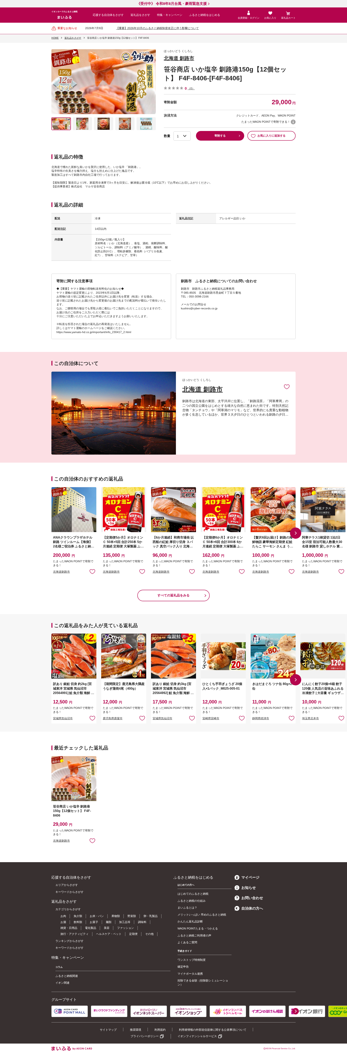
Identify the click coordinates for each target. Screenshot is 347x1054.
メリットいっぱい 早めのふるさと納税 (202, 914)
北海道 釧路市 (179, 58)
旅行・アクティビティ (74, 933)
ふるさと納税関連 (66, 975)
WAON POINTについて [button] (293, 122)
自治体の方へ (252, 908)
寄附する (220, 135)
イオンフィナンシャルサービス (197, 1036)
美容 (106, 927)
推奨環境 (135, 1029)
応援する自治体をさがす (108, 14)
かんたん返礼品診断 (190, 921)
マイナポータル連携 (190, 973)
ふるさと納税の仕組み (192, 900)
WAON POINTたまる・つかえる (198, 928)
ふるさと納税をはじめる (204, 14)
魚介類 (78, 916)
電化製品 (90, 927)
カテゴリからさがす (68, 909)
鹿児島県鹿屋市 (112, 718)
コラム (59, 967)
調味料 (142, 922)
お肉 (63, 916)
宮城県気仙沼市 (63, 718)
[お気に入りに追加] (287, 386)
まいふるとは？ (187, 907)
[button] (295, 533)
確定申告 (183, 966)
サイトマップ (108, 1029)
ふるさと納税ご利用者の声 (194, 935)
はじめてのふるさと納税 (193, 893)
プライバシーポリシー (145, 1036)
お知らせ (248, 888)
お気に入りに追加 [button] (92, 571)
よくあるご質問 (187, 942)
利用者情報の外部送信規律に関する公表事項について (212, 1029)
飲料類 (78, 922)
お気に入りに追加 (287, 386)
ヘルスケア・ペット (108, 933)
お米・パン (97, 916)
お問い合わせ (252, 898)
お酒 (63, 922)
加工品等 (124, 922)
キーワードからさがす (69, 891)
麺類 (108, 922)
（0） (191, 88)
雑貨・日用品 (68, 927)
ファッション (125, 927)
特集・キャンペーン (169, 14)
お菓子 (94, 922)
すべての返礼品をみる (173, 595)
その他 (149, 933)
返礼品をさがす (140, 14)
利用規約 (160, 1029)
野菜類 (132, 916)
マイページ (250, 877)
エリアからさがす (66, 884)
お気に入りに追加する (271, 135)
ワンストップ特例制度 (192, 959)
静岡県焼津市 (260, 718)
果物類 (115, 916)
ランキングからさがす (69, 941)
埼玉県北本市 (310, 718)
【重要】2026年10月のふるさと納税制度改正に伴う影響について (157, 28)
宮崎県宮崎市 (210, 718)
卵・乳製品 (151, 916)
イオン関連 (62, 982)
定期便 (133, 933)
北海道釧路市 (61, 571)
